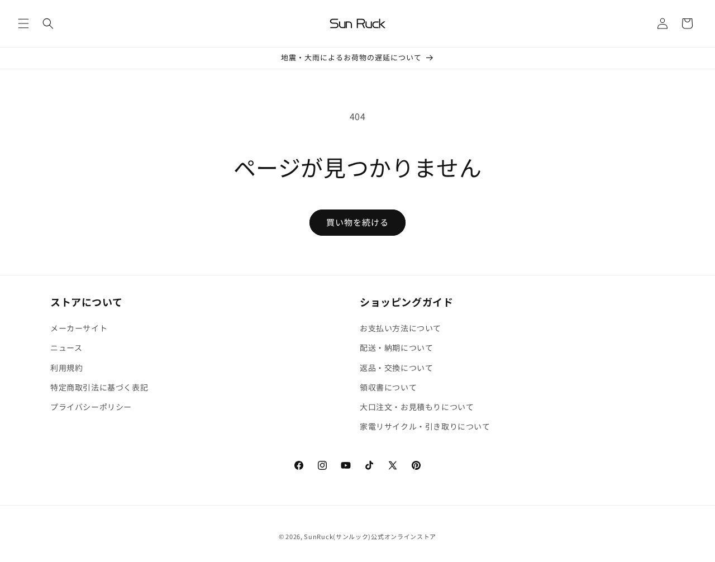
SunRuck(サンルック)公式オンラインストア (370, 536)
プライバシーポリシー (91, 406)
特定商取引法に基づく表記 (99, 387)
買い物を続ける (357, 222)
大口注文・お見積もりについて (417, 406)
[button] (23, 23)
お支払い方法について (400, 328)
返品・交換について (396, 367)
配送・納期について (396, 348)
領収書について (388, 387)
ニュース (66, 348)
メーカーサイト (78, 328)
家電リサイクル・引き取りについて (425, 426)
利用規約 (66, 367)
